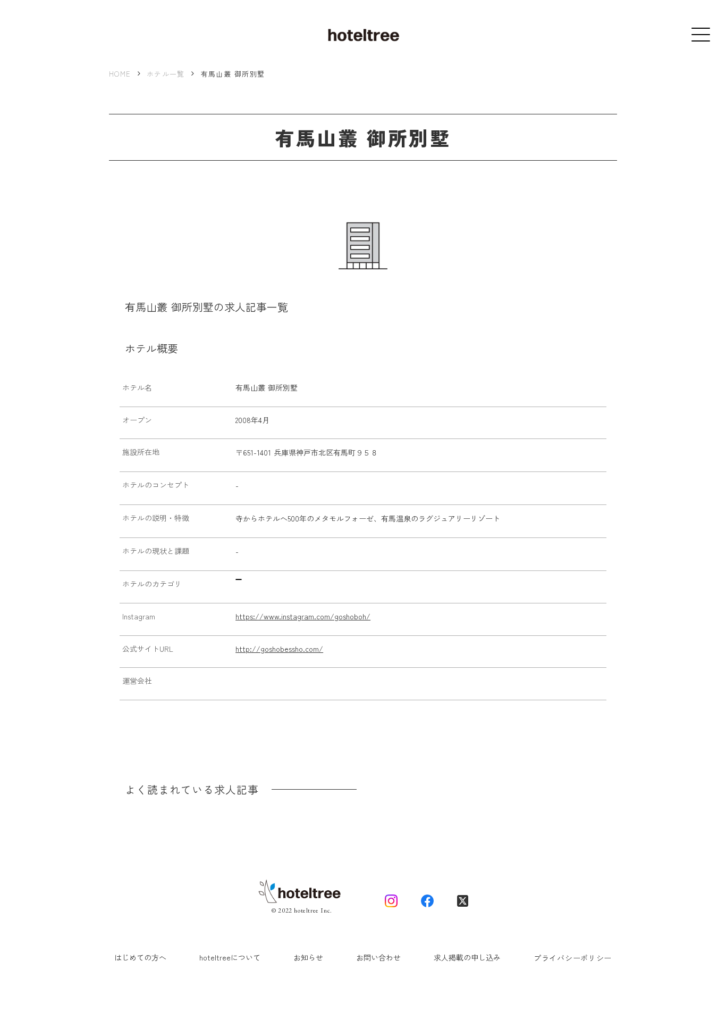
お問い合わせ (378, 957)
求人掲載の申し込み (467, 957)
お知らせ (308, 957)
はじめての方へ (140, 957)
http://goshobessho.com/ (279, 649)
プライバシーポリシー (573, 958)
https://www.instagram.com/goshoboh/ (302, 616)
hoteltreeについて (229, 957)
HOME (120, 74)
